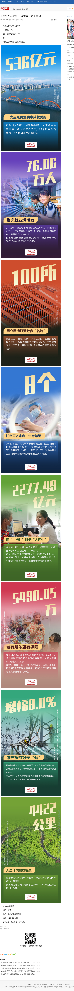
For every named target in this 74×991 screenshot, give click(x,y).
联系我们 (67, 984)
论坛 (32, 2)
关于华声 (29, 984)
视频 (41, 2)
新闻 (17, 2)
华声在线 (4, 2)
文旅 (45, 2)
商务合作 (52, 984)
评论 (24, 2)
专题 (20, 2)
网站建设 (44, 984)
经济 (51, 2)
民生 (23, 9)
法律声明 (59, 984)
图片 (38, 2)
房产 (55, 2)
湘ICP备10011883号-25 (52, 987)
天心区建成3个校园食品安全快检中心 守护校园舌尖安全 (18, 974)
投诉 (28, 2)
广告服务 (36, 984)
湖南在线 (10, 2)
